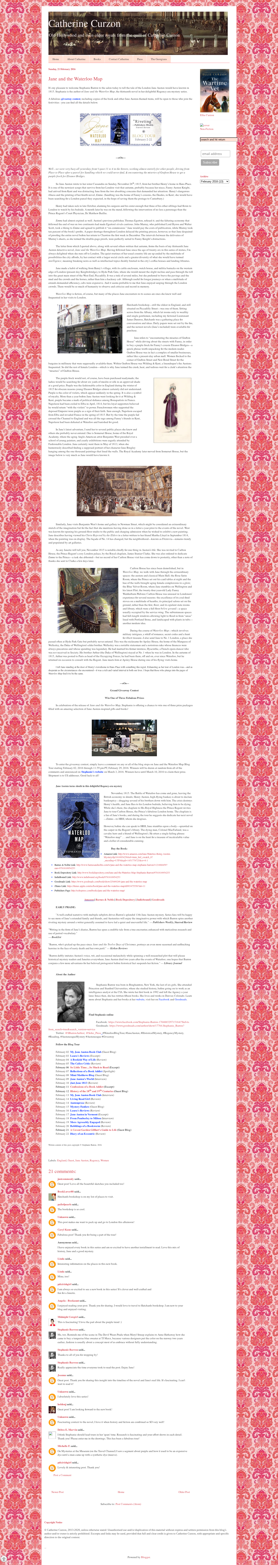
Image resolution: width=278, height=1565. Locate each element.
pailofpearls (64, 1204)
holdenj (62, 1404)
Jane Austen (82, 1160)
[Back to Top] (4, 1559)
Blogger (145, 1557)
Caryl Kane (64, 1229)
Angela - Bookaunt (68, 1300)
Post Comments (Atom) (128, 1504)
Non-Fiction (206, 129)
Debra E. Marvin (67, 1429)
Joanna (62, 1375)
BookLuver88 (66, 1191)
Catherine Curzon (84, 23)
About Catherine (76, 59)
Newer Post (57, 1492)
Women (105, 1160)
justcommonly (66, 1179)
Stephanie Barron (68, 1329)
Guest (71, 1160)
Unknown (63, 1217)
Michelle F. (64, 1446)
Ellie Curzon (207, 115)
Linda (61, 1258)
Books (97, 59)
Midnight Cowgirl (68, 1317)
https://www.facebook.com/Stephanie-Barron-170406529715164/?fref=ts (148, 1022)
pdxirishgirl (64, 1284)
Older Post (184, 1492)
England (62, 1160)
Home (56, 59)
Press (140, 59)
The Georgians (159, 59)
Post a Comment (62, 1475)
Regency (94, 1160)
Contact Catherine (119, 59)
